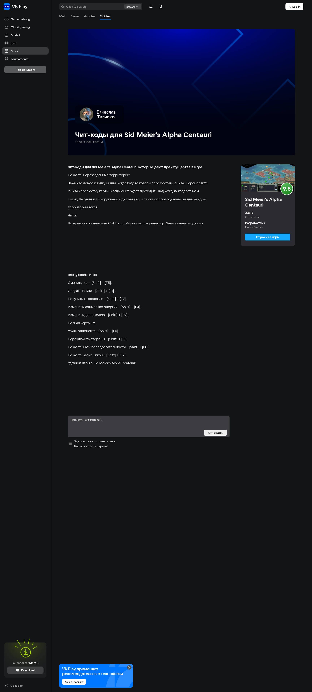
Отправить (215, 432)
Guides (105, 16)
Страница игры (267, 237)
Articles (90, 16)
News (75, 16)
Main (62, 16)
